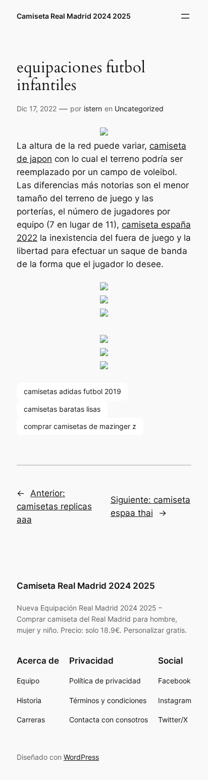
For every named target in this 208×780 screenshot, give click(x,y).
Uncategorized (139, 108)
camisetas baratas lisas (62, 409)
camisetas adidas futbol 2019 (72, 391)
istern (93, 108)
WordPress (81, 757)
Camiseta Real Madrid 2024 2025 (74, 16)
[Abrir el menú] (185, 16)
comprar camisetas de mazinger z (80, 426)
